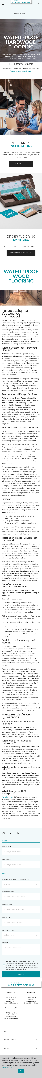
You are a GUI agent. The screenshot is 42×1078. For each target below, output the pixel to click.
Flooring (15, 22)
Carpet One (5, 22)
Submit (21, 974)
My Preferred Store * (9, 930)
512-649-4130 (10, 1001)
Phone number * (8, 891)
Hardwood (25, 22)
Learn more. (7, 1067)
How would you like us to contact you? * (15, 879)
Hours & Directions (11, 1003)
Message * (5, 942)
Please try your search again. (21, 71)
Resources (8, 1048)
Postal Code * (6, 917)
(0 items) (38, 3)
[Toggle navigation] (3, 4)
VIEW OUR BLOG (19, 164)
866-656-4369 (11, 1017)
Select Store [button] (19, 13)
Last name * (6, 859)
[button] (31, 4)
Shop (6, 1031)
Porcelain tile (7, 797)
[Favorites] (35, 4)
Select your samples (19, 253)
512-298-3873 (31, 1001)
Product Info (10, 1040)
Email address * (7, 904)
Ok (21, 1071)
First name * (6, 846)
